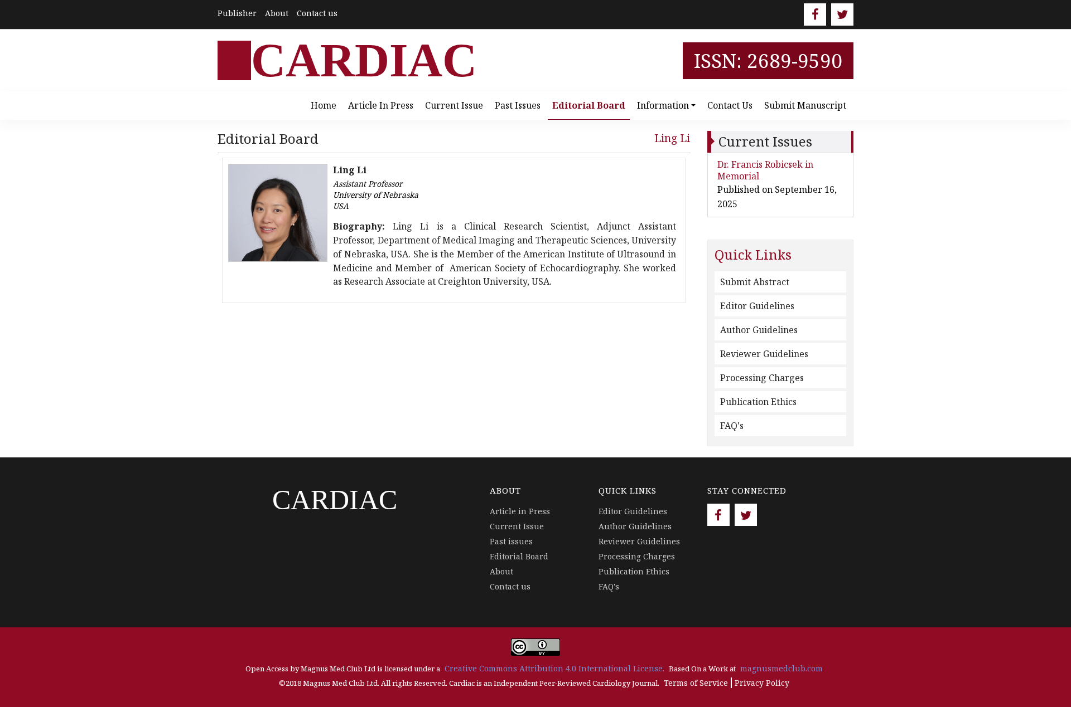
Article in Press (380, 105)
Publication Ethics (758, 402)
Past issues (518, 105)
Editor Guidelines (757, 306)
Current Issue (454, 105)
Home (323, 105)
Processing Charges (762, 378)
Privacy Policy (762, 682)
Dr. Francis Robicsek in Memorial (765, 170)
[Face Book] (815, 14)
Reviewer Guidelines (764, 354)
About (276, 13)
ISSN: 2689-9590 (768, 60)
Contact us (317, 13)
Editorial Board (588, 105)
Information (663, 105)
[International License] (535, 646)
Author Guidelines (759, 330)
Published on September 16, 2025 (777, 196)
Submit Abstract (754, 282)
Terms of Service (696, 682)
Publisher (237, 13)
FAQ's (732, 426)
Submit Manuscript (805, 105)
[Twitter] (842, 14)
